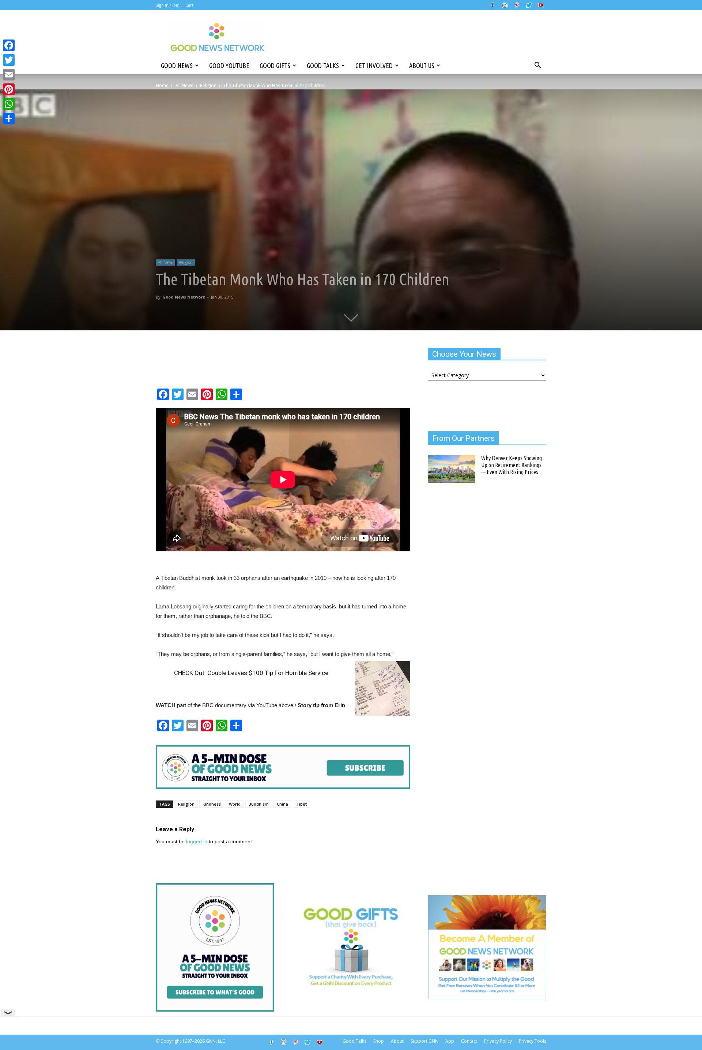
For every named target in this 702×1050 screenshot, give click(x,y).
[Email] (8, 74)
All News (184, 85)
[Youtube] (540, 5)
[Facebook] (492, 5)
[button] (537, 65)
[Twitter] (528, 5)
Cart (189, 5)
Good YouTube (229, 65)
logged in (196, 841)
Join (176, 5)
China (282, 804)
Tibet (301, 804)
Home (162, 85)
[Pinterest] (516, 5)
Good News (177, 65)
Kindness (212, 804)
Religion (208, 85)
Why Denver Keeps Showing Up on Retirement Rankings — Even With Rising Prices (511, 465)
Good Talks (323, 65)
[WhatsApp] (8, 104)
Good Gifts (275, 65)
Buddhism (259, 804)
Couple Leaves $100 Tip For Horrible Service (267, 672)
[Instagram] (504, 5)
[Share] (8, 118)
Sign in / (163, 5)
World (235, 804)
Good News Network (183, 297)
